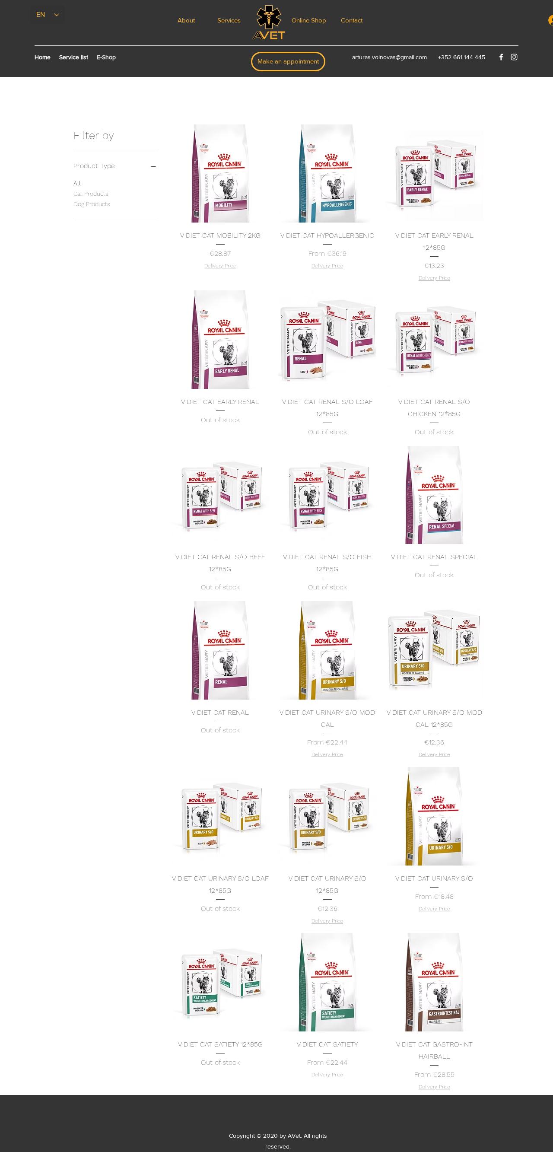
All (77, 183)
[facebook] (501, 57)
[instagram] (514, 57)
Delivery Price (220, 266)
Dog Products (91, 203)
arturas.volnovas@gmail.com (389, 57)
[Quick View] (220, 173)
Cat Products (90, 193)
